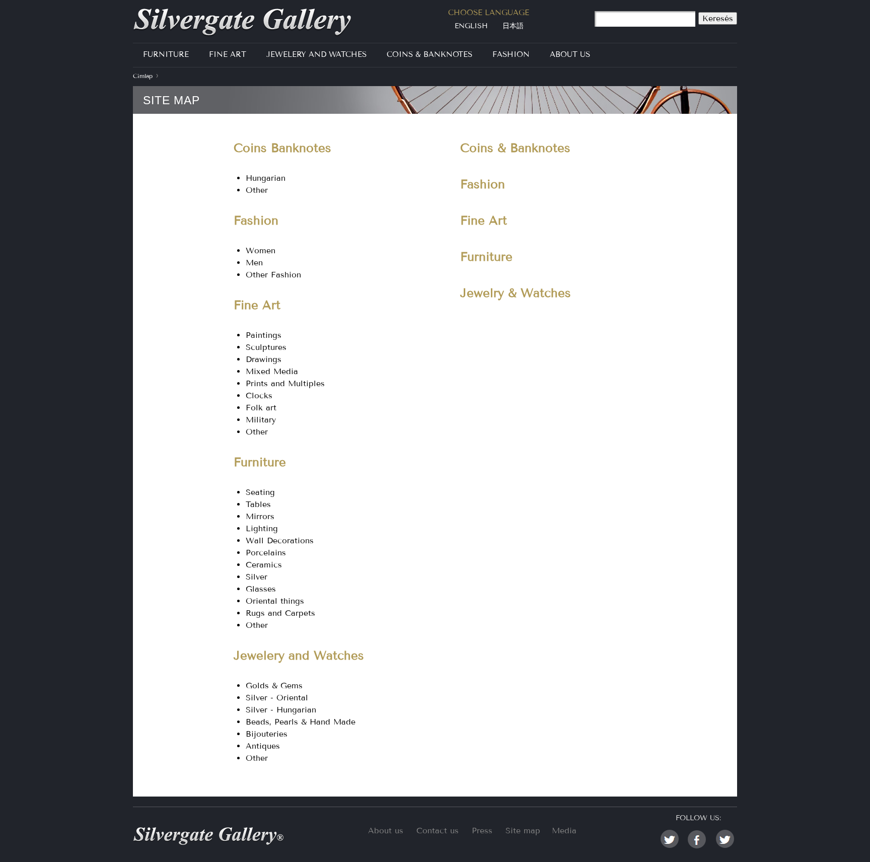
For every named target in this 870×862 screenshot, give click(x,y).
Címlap (143, 76)
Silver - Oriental (277, 697)
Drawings (263, 359)
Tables (258, 504)
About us (385, 830)
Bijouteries (266, 734)
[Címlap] (247, 23)
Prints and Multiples (285, 383)
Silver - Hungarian (281, 709)
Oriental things (275, 601)
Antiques (263, 746)
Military (261, 419)
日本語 (513, 26)
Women (260, 250)
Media (564, 830)
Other (257, 190)
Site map (522, 830)
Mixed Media (272, 371)
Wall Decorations (280, 540)
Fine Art (227, 54)
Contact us (437, 830)
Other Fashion (273, 274)
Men (254, 262)
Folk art (261, 407)
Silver (256, 577)
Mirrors (260, 516)
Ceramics (264, 564)
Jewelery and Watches (316, 54)
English (471, 26)
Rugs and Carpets (280, 613)
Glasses (261, 589)
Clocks (259, 395)
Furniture (166, 54)
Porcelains (266, 552)
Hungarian (265, 178)
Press (482, 830)
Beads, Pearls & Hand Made (300, 722)
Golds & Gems (274, 685)
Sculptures (266, 347)
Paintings (263, 335)
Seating (260, 492)
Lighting (262, 528)
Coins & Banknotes (429, 54)
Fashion (511, 54)
